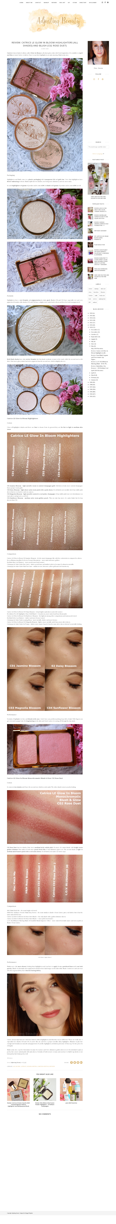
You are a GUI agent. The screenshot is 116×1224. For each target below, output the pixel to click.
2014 (91, 394)
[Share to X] (74, 1062)
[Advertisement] (100, 111)
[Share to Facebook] (71, 1062)
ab (14, 1066)
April (92, 373)
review (52, 1066)
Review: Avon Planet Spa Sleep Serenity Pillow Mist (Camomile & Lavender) (101, 252)
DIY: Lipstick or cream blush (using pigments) (101, 237)
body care (102, 295)
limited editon (43, 1066)
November (94, 332)
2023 (91, 320)
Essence (103, 292)
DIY (90, 302)
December (94, 329)
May (92, 346)
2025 (91, 315)
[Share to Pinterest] (78, 1062)
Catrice (23, 1066)
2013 (91, 396)
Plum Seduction (99, 245)
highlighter (32, 1066)
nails (96, 295)
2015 (91, 392)
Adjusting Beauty (15, 1213)
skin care (103, 288)
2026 (91, 313)
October (93, 334)
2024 (91, 318)
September (94, 337)
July (92, 341)
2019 (91, 382)
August (93, 339)
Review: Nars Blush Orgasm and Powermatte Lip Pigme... (99, 357)
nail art (95, 302)
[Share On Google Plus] (81, 1062)
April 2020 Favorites (97, 370)
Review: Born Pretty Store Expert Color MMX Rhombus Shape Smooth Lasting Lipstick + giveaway (101, 261)
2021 (91, 325)
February (94, 377)
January (93, 380)
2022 (91, 322)
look (90, 299)
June (92, 344)
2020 (91, 327)
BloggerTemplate (29, 1213)
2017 (91, 387)
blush (18, 1066)
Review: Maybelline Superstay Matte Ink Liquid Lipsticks (101, 216)
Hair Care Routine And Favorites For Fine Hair (98, 197)
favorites (96, 292)
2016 (91, 389)
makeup (96, 288)
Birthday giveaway (100, 231)
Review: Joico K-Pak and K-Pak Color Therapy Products (100, 209)
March (93, 375)
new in (95, 299)
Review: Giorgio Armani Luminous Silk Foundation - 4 (101, 223)
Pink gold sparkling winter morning (100, 269)
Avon (90, 292)
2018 (91, 384)
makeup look (102, 299)
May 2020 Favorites (97, 348)
